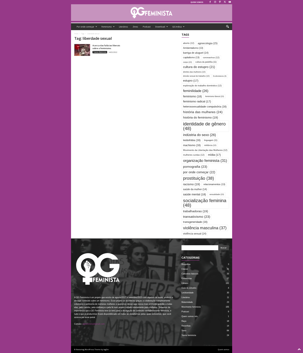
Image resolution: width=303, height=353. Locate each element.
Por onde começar (85, 26)
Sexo (183, 330)
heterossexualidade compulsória (205, 106)
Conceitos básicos (189, 274)
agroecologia (207, 43)
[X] (225, 2)
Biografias (186, 264)
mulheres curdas (194, 155)
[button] (227, 26)
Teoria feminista (99, 52)
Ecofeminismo (219, 76)
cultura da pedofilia (206, 62)
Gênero (184, 283)
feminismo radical (197, 101)
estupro (190, 80)
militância (210, 145)
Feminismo (106, 26)
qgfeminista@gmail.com (94, 324)
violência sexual (194, 233)
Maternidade (187, 302)
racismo (191, 184)
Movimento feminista (191, 307)
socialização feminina (204, 203)
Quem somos (196, 2)
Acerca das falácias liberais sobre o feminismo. (106, 47)
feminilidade (195, 91)
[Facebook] (210, 2)
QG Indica (177, 26)
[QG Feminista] (151, 12)
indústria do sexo (199, 135)
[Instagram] (215, 2)
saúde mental (194, 194)
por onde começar (199, 172)
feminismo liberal (214, 96)
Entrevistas (186, 278)
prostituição (198, 178)
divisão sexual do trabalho (196, 76)
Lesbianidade (187, 292)
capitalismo (191, 57)
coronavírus (211, 57)
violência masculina (205, 227)
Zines (135, 26)
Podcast (147, 26)
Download (160, 26)
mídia (214, 154)
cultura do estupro (199, 67)
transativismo (196, 216)
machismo (192, 145)
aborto (188, 43)
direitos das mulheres (194, 72)
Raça (183, 321)
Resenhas (186, 326)
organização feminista (205, 160)
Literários (123, 26)
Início (76, 34)
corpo (187, 62)
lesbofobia (192, 140)
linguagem (210, 140)
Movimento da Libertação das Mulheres (205, 150)
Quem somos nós (189, 316)
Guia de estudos (188, 288)
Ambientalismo (193, 48)
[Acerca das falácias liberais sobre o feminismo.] (82, 50)
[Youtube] (230, 2)
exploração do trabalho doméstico (202, 85)
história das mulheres (203, 112)
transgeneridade (195, 221)
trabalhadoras (195, 211)
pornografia (195, 166)
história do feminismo (200, 117)
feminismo (192, 96)
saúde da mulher (195, 189)
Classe (184, 269)
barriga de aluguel (195, 52)
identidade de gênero (204, 126)
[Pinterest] (220, 2)
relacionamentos (214, 184)
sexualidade (216, 194)
